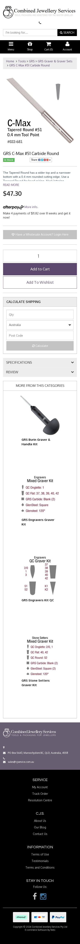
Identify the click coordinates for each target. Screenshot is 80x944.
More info (30, 207)
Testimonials (40, 861)
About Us (40, 820)
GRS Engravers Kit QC (38, 600)
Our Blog (40, 827)
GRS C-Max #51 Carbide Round (29, 65)
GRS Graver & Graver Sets (55, 61)
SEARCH (68, 32)
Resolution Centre (40, 800)
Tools (22, 61)
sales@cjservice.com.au (20, 761)
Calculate (41, 345)
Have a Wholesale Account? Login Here (42, 234)
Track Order (40, 793)
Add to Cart (40, 269)
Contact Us (40, 834)
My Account (40, 787)
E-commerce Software (36, 929)
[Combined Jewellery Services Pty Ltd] (40, 8)
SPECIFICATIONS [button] (19, 362)
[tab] (40, 362)
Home (10, 61)
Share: (34, 159)
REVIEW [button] (12, 372)
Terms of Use (40, 854)
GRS (32, 61)
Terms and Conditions (40, 867)
